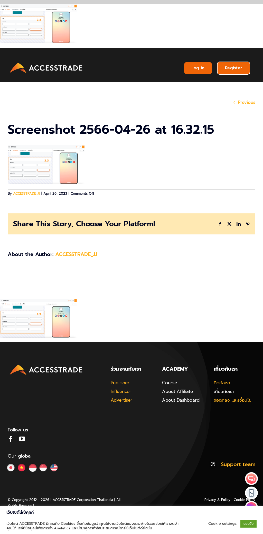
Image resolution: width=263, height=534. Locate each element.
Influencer (121, 391)
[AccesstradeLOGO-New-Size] (46, 63)
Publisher (120, 382)
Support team (238, 464)
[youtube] (22, 439)
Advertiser (121, 400)
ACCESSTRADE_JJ (26, 193)
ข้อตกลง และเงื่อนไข (232, 400)
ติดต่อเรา (222, 382)
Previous (246, 102)
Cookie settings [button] (222, 523)
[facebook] (11, 439)
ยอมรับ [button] (248, 523)
